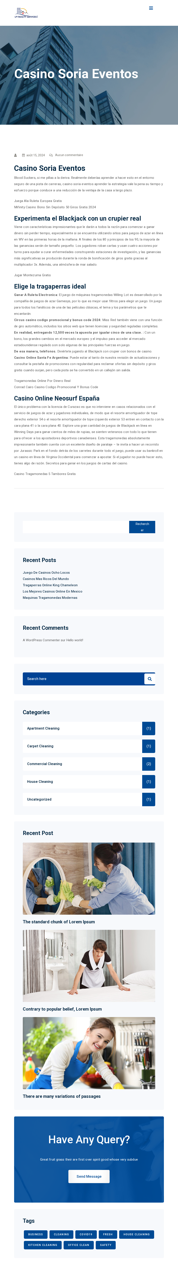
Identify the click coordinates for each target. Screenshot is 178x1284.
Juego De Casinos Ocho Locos (46, 572)
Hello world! (74, 640)
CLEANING (61, 1234)
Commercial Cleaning (44, 764)
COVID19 (86, 1234)
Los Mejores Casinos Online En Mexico (52, 591)
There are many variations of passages (62, 1096)
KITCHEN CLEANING (42, 1245)
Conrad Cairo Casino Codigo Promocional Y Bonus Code (56, 387)
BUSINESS (35, 1234)
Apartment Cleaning (43, 728)
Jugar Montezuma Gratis (32, 275)
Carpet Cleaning (40, 746)
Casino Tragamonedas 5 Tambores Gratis (45, 474)
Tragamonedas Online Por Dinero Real (42, 380)
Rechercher (142, 527)
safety (105, 1245)
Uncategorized (39, 799)
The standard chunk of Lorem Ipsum (59, 921)
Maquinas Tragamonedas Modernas (50, 597)
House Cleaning (40, 781)
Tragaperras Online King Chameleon (50, 585)
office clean (78, 1245)
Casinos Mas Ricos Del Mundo (46, 579)
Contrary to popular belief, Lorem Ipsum (62, 1009)
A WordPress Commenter (41, 640)
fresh (108, 1234)
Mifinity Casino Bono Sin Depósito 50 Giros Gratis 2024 (55, 207)
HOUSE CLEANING (137, 1234)
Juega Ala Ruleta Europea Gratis (38, 201)
